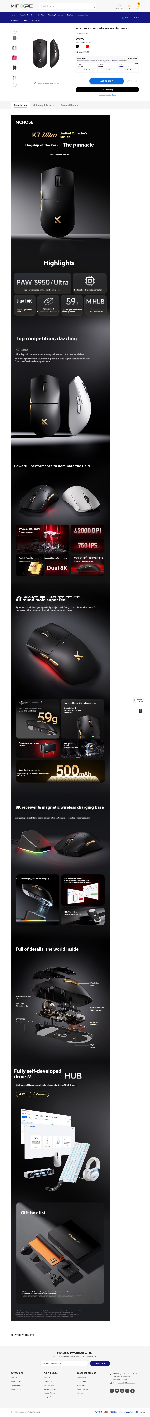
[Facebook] (112, 1391)
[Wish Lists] (128, 81)
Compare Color (65, 77)
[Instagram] (122, 1391)
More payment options (107, 95)
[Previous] (15, 32)
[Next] (15, 85)
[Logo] (23, 6)
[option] (46, 54)
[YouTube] (132, 1391)
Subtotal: (79, 52)
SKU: (77, 34)
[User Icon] (129, 4)
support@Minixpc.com (126, 1383)
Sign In (129, 8)
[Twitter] (117, 1391)
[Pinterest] (127, 1391)
